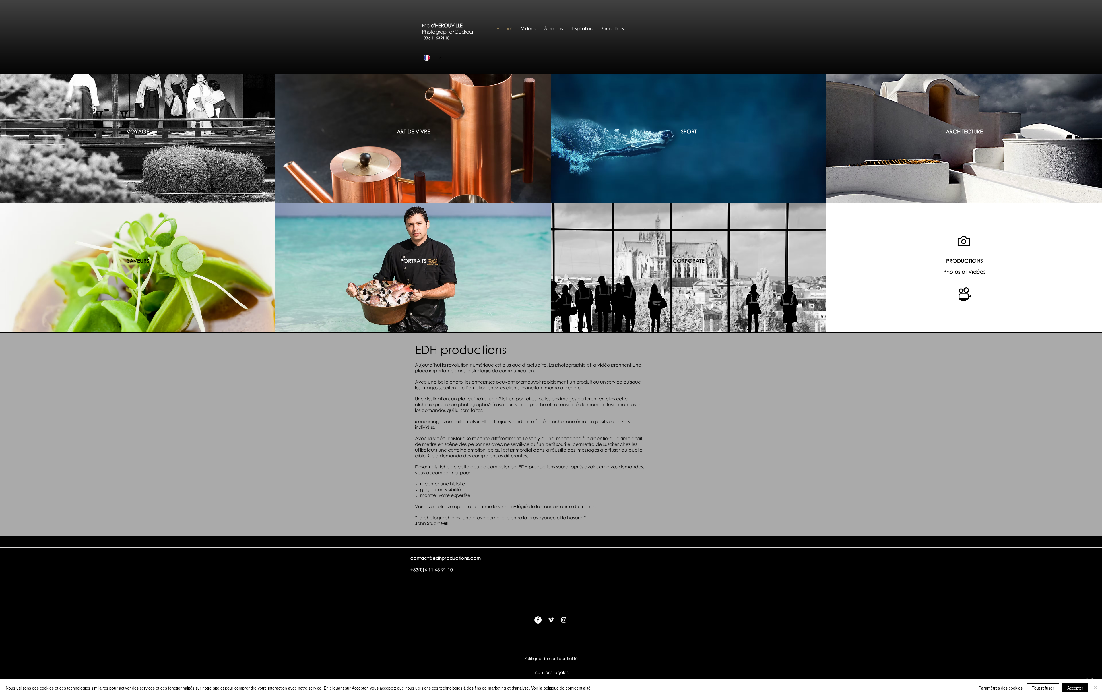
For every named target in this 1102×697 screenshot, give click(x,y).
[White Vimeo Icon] (550, 620)
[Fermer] (1095, 687)
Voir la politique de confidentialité (561, 688)
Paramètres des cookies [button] (1001, 688)
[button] (553, 28)
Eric (426, 25)
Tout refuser (1043, 688)
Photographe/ (438, 31)
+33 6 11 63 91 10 (435, 38)
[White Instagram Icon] (563, 620)
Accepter (1075, 688)
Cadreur (463, 31)
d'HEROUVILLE (450, 25)
